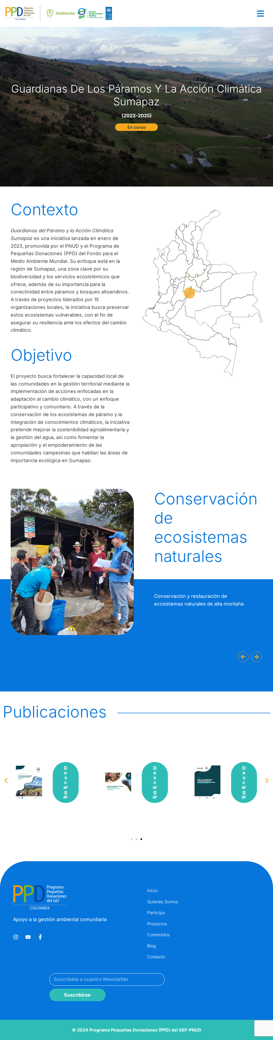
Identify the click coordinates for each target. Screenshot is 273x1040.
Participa (156, 912)
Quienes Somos (162, 901)
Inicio (152, 890)
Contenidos (158, 934)
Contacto (156, 956)
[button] (243, 657)
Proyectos (157, 923)
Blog (151, 945)
